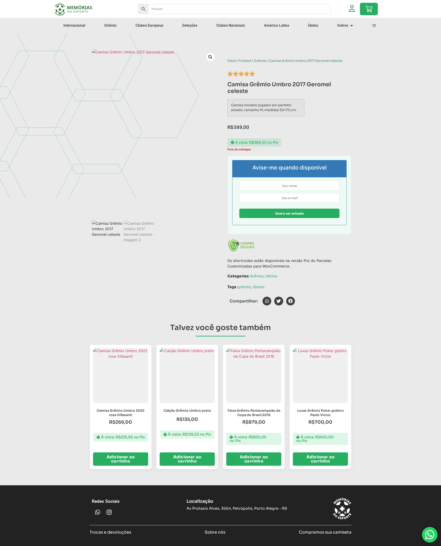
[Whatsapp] (97, 512)
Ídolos (313, 25)
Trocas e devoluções (110, 532)
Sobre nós (215, 532)
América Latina (276, 25)
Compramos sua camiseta (325, 532)
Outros (342, 25)
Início (231, 61)
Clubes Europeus (149, 25)
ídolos (271, 276)
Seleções (189, 25)
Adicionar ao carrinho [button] (121, 459)
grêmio (244, 286)
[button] (210, 57)
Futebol (245, 61)
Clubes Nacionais (230, 25)
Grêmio (110, 25)
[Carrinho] (369, 9)
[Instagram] (109, 512)
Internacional (74, 25)
